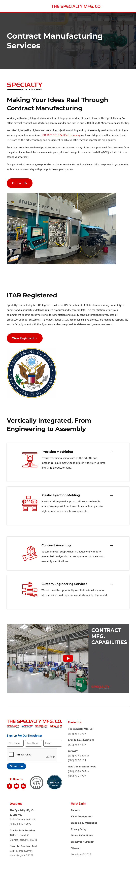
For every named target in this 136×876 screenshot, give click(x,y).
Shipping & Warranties (84, 822)
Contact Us (19, 183)
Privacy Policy (79, 829)
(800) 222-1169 (77, 760)
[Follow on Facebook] (9, 786)
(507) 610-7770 (77, 771)
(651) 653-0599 (77, 733)
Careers (75, 810)
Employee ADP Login (82, 841)
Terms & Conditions (82, 835)
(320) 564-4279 (77, 744)
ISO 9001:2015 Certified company (61, 135)
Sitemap (75, 848)
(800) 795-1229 (77, 775)
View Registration (24, 338)
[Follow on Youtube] (16, 786)
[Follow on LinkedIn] (23, 786)
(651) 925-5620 (77, 755)
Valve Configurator (82, 816)
